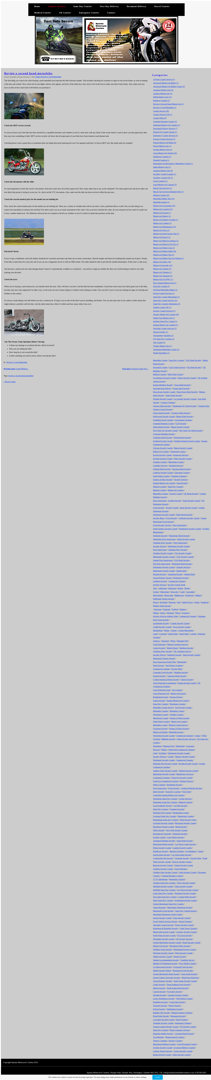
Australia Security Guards (178, 995)
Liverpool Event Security (183, 967)
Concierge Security (160, 729)
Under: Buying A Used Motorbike (48, 77)
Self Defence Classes (184, 999)
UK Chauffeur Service (182, 651)
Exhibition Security (160, 1002)
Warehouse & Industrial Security (165, 928)
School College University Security (166, 978)
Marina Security (159, 988)
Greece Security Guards (183, 1051)
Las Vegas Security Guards (187, 890)
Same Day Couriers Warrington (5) (166, 304)
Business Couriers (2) (161, 100)
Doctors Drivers (176, 697)
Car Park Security (180, 806)
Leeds (155, 634)
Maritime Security (186, 648)
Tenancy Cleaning (160, 1041)
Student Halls (189, 574)
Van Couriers (177, 690)
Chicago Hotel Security (162, 406)
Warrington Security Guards (164, 515)
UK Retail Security (191, 494)
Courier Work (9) (159, 118)
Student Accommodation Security (166, 960)
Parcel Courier (162, 6)
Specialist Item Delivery (162, 388)
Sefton (196, 602)
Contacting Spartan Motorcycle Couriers (168, 795)
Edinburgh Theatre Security (163, 599)
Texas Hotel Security (182, 385)
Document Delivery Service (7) (165, 128)
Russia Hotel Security (181, 388)
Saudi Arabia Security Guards (185, 981)
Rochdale (163, 602)
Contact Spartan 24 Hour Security (166, 680)
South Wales (184, 634)
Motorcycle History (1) (162, 216)
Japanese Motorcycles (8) (163, 171)
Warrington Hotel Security (182, 564)
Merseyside (168, 595)
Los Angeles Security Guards (185, 399)
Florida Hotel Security (182, 438)
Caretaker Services (160, 466)
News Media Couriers (187, 963)
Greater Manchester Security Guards (167, 943)
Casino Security (159, 648)
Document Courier (160, 367)
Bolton (180, 588)
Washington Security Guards (190, 529)
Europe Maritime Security (163, 385)
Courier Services (56, 6)
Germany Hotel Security (180, 413)
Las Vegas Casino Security (185, 844)
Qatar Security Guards (181, 918)
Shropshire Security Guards (163, 939)
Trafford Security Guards (188, 771)
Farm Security (182, 483)
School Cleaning (185, 921)
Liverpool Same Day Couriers (164, 816)
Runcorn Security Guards (163, 865)
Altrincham (162, 588)
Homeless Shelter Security (163, 1034)
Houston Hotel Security (181, 469)
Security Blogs (158, 518)
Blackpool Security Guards (185, 823)
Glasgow (156, 641)
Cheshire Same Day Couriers (164, 883)
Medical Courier (42, 13)
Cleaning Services (183, 567)
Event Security (158, 508)
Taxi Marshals (158, 1037)
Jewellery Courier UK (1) (163, 178)
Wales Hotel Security (174, 395)
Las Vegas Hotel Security (181, 855)
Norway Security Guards (181, 862)
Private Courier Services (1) (163, 293)
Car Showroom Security (162, 967)
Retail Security (181, 827)
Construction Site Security (163, 858)
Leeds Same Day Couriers (163, 893)
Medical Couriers (159, 374)
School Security (159, 701)
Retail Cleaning (175, 1006)
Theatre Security (179, 957)
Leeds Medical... (16, 369)
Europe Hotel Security (161, 855)
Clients (200, 851)
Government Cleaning (183, 420)
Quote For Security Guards (181, 778)
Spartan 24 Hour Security (163, 480)
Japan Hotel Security (189, 974)
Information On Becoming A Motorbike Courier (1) (173, 164)
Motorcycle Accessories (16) (164, 206)
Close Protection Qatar (161, 690)
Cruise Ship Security (177, 1002)
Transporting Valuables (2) (163, 336)
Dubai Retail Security (161, 427)
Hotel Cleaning (182, 1020)
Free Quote (186, 792)
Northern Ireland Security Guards (187, 441)
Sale (178, 602)
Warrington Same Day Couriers (165, 799)
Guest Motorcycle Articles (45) (165, 153)
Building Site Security (161, 1013)
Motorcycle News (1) (161, 230)
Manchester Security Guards (164, 557)
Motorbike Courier (160, 360)
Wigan (162, 613)
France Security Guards (184, 925)
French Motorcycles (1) (162, 146)
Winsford (170, 613)
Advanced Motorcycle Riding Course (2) (169, 86)
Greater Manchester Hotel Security (166, 974)
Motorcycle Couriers (161, 452)
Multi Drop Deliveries (190, 978)
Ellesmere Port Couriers (162, 813)
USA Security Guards (182, 553)
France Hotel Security (161, 413)
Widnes (156, 613)
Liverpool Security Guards (163, 823)
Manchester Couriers (186, 816)
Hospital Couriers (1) (161, 160)
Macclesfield (158, 595)
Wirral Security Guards (184, 953)
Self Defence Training (174, 666)
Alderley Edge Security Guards (165, 771)
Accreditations (190, 851)
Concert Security (159, 992)
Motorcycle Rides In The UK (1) (166, 244)
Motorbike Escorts (176, 732)
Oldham (198, 595)
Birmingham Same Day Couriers (165, 820)
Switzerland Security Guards (185, 900)
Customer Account (177, 809)
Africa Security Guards (181, 1055)
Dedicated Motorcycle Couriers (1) (166, 125)
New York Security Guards (176, 830)
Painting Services (186, 781)
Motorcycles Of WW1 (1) (163, 279)
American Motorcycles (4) (163, 90)
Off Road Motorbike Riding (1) (165, 290)
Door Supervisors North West (164, 662)
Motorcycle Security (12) (162, 265)
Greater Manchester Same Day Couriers (168, 904)
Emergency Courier (89, 13)
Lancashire (190, 592)
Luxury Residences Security (164, 999)
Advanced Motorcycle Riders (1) (166, 83)
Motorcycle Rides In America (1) (166, 241)
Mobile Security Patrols (162, 971)
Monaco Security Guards (185, 757)
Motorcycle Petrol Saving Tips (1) (166, 234)
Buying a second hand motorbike (28, 73)
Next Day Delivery (109, 6)
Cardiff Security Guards (162, 627)
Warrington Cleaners (177, 879)
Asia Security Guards (183, 708)
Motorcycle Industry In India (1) (165, 220)
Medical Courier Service (178, 725)
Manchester (164, 592)
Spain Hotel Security (185, 841)
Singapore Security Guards (185, 893)
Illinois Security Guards (183, 448)
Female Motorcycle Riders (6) (164, 143)
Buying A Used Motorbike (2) (164, 108)
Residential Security (160, 697)
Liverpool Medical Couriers (184, 1048)
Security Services (180, 480)
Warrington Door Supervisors (164, 539)
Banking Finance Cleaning (181, 1013)
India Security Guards (191, 655)
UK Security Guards (188, 1027)
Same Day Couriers (176, 360)
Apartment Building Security (164, 841)
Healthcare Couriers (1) (162, 157)
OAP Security (180, 424)
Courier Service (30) (161, 111)
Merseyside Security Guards (164, 932)
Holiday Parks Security (162, 606)
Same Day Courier (82, 6)
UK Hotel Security (194, 367)
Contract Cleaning (168, 402)
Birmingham (158, 630)
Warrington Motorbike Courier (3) (166, 350)
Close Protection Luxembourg (164, 683)
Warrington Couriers (177, 704)
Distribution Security (175, 1009)
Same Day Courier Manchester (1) (166, 297)
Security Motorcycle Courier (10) (166, 314)
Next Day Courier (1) (161, 286)
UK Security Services (184, 939)
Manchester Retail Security (163, 844)
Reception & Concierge (162, 834)
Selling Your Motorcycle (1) (164, 318)
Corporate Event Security (163, 672)
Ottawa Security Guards (186, 378)
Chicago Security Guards (162, 448)
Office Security (159, 830)
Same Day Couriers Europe (185, 911)
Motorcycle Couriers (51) (163, 209)
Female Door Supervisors (163, 560)
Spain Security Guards (191, 501)
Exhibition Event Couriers (163, 420)
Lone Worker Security (175, 837)
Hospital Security (159, 574)
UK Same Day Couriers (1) (163, 339)
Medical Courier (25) (161, 195)
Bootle (187, 588)
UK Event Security (184, 935)
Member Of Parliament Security (165, 963)
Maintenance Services (184, 774)
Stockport (157, 609)
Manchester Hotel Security (179, 536)
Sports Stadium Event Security (178, 985)
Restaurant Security (178, 1016)
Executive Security (174, 992)
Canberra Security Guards (163, 473)
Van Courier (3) (159, 342)
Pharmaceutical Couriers (174, 1037)
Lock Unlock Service (177, 367)
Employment (181, 571)
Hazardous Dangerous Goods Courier (167, 914)
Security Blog (176, 669)
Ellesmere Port (182, 641)
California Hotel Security (162, 438)
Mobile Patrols (172, 648)
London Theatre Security (162, 1051)
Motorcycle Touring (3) (162, 269)
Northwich (189, 595)
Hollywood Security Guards (164, 416)
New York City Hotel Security (190, 430)
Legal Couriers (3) (160, 181)
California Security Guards (189, 518)
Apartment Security (175, 574)
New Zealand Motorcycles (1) (164, 283)
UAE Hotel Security (193, 360)
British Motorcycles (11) (162, 97)
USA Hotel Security (182, 560)
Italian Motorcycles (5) (162, 167)
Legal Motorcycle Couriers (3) (165, 185)
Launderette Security (161, 623)
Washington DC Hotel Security (185, 406)
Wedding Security (181, 672)
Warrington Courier (177, 452)
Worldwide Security (181, 578)
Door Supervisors (160, 501)
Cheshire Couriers (160, 462)
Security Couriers (175, 1041)
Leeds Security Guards (187, 872)
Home (37, 6)
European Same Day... (135, 369)
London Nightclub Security (191, 788)
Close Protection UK (161, 694)
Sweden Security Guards (162, 1048)
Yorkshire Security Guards (163, 1023)
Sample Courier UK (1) (162, 307)
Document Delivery (136, 6)
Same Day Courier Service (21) (165, 300)
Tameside (166, 609)
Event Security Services (162, 525)
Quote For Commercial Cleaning (165, 781)
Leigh (182, 592)
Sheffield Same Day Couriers (164, 890)
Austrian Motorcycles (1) (162, 94)
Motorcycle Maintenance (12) (164, 227)
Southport (204, 602)
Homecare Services (180, 455)
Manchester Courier (176, 462)
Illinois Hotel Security (184, 416)
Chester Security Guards (183, 865)
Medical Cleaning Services (177, 644)
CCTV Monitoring (160, 879)
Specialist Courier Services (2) (164, 328)
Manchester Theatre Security (164, 658)
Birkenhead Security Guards (184, 949)
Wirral (177, 613)
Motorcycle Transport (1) (162, 276)
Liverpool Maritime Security (164, 434)
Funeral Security (159, 676)
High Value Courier (175, 374)
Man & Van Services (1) (162, 188)
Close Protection (159, 644)
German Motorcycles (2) (162, 150)
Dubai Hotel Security (184, 515)
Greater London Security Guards (165, 1027)
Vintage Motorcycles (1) (162, 346)
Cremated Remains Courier (163, 424)
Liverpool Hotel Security (184, 1034)
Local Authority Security (162, 806)
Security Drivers (159, 655)
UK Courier (65, 13)
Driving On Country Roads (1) (165, 132)
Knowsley (175, 592)
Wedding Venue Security (162, 949)
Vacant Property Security (162, 578)
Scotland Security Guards (163, 441)
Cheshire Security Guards (163, 553)
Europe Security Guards (162, 918)
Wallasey (182, 609)
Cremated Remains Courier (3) (165, 122)
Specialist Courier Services (163, 925)
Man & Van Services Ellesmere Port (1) (168, 192)
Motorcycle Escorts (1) (162, 213)
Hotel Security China (188, 820)
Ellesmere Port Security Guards (165, 764)
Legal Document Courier (186, 1044)
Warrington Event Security (183, 971)
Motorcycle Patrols (160, 732)
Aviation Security (174, 501)
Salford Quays (187, 602)
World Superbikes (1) (161, 353)
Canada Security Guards (179, 623)
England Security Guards (162, 459)
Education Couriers (181, 473)
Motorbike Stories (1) (161, 202)
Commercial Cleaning (176, 581)
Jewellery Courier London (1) (164, 174)
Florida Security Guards (187, 683)
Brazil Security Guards (191, 943)
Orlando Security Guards (162, 399)
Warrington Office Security (179, 946)
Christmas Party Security (162, 543)
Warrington (157, 746)
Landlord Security (160, 581)
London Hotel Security (187, 897)
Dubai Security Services (186, 739)
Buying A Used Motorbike (17, 362)
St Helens (162, 753)
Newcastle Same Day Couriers (165, 897)
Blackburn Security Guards (163, 827)
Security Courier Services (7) (164, 311)
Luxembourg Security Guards (164, 378)
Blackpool (172, 588)
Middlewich (179, 595)
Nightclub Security (160, 536)
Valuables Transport (178, 476)
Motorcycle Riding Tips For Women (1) (168, 258)
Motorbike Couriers (160, 494)
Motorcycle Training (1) (162, 272)
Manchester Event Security (163, 911)
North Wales (173, 634)
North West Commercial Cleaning (181, 750)
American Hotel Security (176, 676)
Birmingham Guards (181, 813)
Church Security (187, 680)
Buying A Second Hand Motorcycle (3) (168, 104)
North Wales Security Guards (164, 935)
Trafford (175, 609)
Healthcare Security (160, 851)
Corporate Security (182, 858)
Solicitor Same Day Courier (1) (165, 321)
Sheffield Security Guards (163, 886)
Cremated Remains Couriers (172, 876)
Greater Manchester (185, 630)
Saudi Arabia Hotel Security (177, 988)
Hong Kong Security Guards (164, 392)
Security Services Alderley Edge (165, 616)
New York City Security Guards (165, 430)
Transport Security (160, 1006)
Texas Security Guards (181, 627)
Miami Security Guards (180, 427)
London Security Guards (182, 848)
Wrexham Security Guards (163, 953)
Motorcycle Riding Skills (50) (164, 251)
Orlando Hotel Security (162, 469)
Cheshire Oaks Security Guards (165, 872)
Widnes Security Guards (162, 957)
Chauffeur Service (187, 960)
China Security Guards (183, 886)
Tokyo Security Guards (186, 883)
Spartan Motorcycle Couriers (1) (165, 325)
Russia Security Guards (162, 1055)
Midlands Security (168, 739)
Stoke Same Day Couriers (163, 900)
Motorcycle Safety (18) (162, 262)
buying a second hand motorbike (20, 376)
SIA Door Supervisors (161, 564)
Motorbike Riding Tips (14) (163, 199)
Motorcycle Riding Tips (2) (163, 255)
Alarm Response (159, 907)
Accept (157, 1077)
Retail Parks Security (161, 1016)
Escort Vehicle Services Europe (165, 921)
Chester (156, 592)
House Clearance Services (180, 1030)
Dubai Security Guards (186, 539)
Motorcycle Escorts (178, 694)
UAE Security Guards (184, 557)
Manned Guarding (177, 851)
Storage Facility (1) (160, 332)
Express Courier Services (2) (164, 139)
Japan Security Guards (188, 508)
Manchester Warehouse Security (179, 907)
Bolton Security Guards (162, 848)
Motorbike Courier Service (163, 708)
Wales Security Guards (182, 459)
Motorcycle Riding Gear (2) (164, 248)
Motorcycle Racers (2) (161, 237)
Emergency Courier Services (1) (165, 136)
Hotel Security (158, 666)
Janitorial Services (176, 466)
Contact (111, 13)
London (193, 634)
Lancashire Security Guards (163, 1020)
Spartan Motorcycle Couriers (164, 483)
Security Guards (176, 494)
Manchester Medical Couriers (164, 1044)
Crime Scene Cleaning (188, 928)
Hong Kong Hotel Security (187, 392)
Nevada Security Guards (188, 764)
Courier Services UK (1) (162, 114)
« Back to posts (10, 382)
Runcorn (172, 602)
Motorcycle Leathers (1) (162, 223)
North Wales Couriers (161, 476)
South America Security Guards (165, 529)
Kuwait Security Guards (162, 455)
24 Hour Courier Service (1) (164, 79)
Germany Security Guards (186, 932)
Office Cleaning (159, 785)
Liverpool (185, 613)
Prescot (156, 602)
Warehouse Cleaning (183, 1023)
